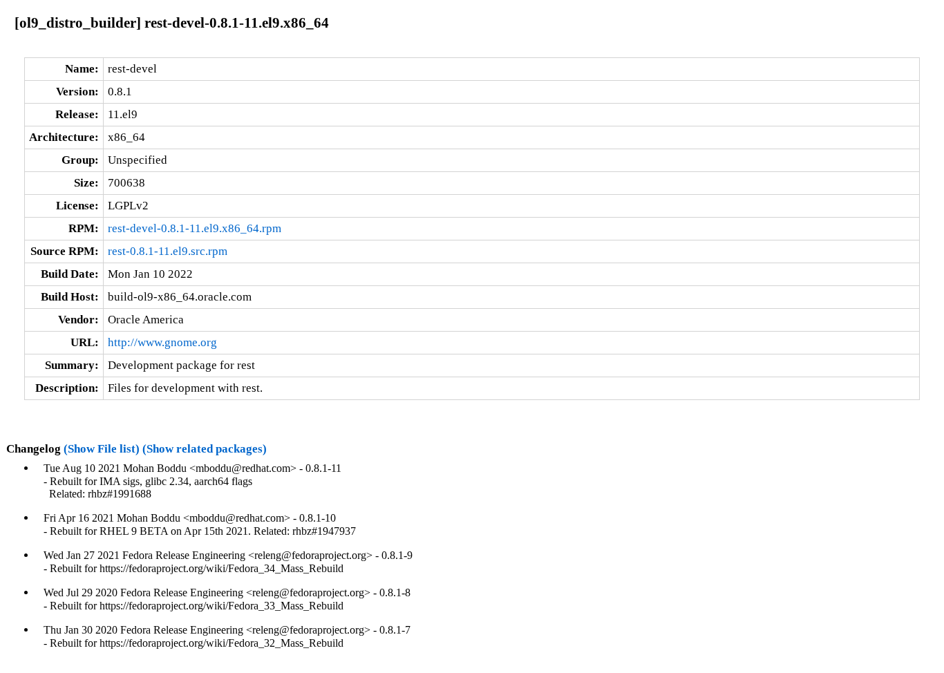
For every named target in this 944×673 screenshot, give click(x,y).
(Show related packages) (204, 448)
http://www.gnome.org (162, 342)
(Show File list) (102, 448)
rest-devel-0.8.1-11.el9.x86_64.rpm (194, 228)
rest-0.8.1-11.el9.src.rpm (167, 251)
